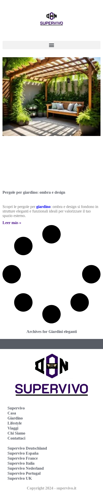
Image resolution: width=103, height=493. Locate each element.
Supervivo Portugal (24, 473)
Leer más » (11, 223)
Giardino (15, 418)
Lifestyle (15, 423)
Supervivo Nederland (26, 468)
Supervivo (16, 408)
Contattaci (16, 438)
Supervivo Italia (21, 463)
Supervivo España (23, 453)
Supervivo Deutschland (27, 448)
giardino (43, 206)
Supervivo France (23, 458)
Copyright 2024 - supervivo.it (51, 488)
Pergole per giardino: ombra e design (33, 192)
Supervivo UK (20, 478)
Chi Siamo (16, 433)
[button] (51, 45)
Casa (12, 413)
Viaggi (13, 428)
